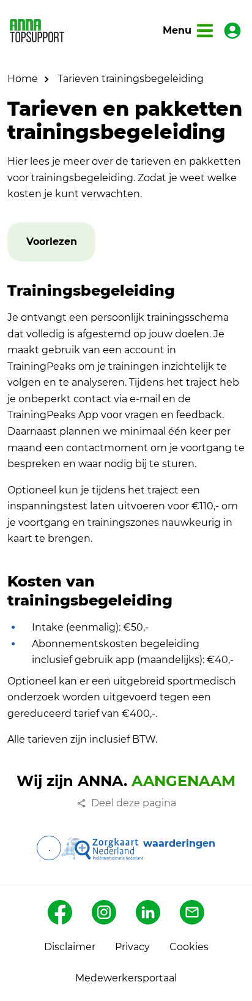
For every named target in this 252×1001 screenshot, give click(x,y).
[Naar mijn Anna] (232, 30)
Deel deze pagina (133, 803)
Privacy (132, 947)
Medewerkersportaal (126, 978)
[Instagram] (104, 912)
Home (22, 78)
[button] (51, 242)
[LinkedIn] (148, 912)
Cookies (189, 947)
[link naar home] (37, 30)
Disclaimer (69, 947)
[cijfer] (102, 848)
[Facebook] (60, 912)
